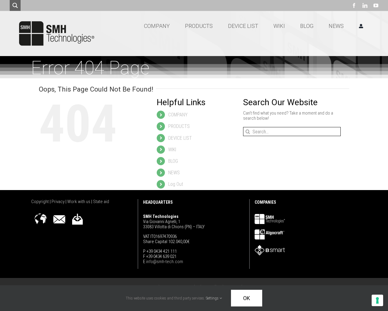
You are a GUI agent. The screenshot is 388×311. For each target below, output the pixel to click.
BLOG (173, 161)
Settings (212, 298)
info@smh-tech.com (164, 261)
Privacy (58, 201)
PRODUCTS (179, 126)
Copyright (40, 201)
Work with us (79, 201)
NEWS (174, 173)
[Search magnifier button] (15, 5)
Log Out (175, 184)
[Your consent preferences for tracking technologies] (377, 300)
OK (246, 298)
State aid (101, 201)
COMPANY (178, 115)
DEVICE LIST (180, 138)
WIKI (172, 149)
